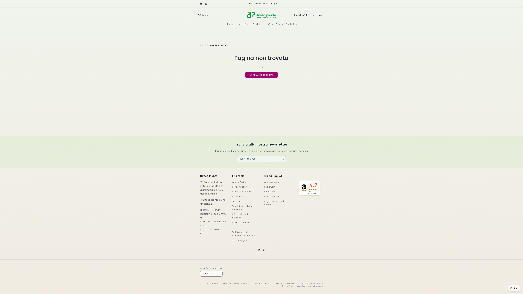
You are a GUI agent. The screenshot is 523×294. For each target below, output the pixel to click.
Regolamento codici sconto (275, 203)
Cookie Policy (239, 182)
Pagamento (270, 187)
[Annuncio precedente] (238, 3)
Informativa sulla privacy (284, 283)
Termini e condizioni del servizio (242, 208)
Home (203, 45)
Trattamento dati (241, 201)
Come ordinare (272, 182)
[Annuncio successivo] (285, 3)
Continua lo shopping (261, 74)
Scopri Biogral (239, 240)
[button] (203, 15)
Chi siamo (237, 196)
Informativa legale (315, 286)
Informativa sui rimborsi (240, 216)
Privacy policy (239, 187)
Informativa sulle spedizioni (293, 286)
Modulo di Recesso (242, 222)
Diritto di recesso (273, 196)
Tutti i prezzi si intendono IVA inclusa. (243, 234)
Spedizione (270, 191)
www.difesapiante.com (223, 283)
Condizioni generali (242, 191)
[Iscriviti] (283, 159)
